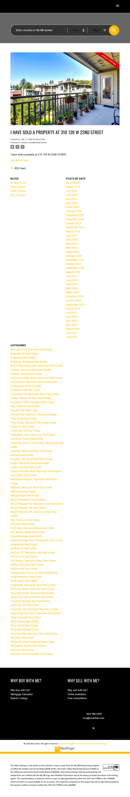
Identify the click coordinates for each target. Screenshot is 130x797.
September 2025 (75, 227)
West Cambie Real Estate (24, 621)
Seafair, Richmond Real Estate (27, 564)
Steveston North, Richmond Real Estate (32, 588)
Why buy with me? (20, 690)
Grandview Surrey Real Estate (26, 438)
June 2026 (72, 195)
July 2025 (71, 235)
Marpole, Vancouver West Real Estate (31, 487)
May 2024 (71, 284)
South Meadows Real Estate (26, 576)
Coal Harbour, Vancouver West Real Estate (33, 382)
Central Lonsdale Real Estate (33, 142)
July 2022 (71, 333)
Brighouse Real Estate (22, 357)
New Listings (17, 186)
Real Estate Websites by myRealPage (89, 743)
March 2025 (72, 251)
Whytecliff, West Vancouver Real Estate (32, 641)
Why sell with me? (78, 690)
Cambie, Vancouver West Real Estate (30, 369)
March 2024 (72, 292)
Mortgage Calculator (21, 694)
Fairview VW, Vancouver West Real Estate (33, 414)
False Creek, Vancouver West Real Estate (33, 422)
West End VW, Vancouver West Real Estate (34, 633)
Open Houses (18, 190)
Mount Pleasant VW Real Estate (28, 507)
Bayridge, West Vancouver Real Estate (31, 349)
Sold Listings (17, 195)
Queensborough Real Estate (25, 536)
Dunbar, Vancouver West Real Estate (30, 398)
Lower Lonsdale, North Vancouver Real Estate (35, 471)
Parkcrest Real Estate (22, 524)
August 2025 (73, 231)
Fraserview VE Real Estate (25, 430)
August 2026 (73, 186)
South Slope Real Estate (23, 580)
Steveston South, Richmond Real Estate (32, 593)
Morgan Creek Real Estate (24, 495)
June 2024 (72, 280)
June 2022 (72, 336)
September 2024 (75, 267)
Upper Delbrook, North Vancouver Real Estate (35, 613)
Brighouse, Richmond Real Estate (28, 361)
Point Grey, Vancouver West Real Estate (32, 528)
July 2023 (71, 312)
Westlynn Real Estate (22, 637)
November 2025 (75, 219)
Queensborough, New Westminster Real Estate (36, 540)
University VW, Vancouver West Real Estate (34, 609)
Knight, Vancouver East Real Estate (29, 463)
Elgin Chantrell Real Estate (24, 406)
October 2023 (73, 300)
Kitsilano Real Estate (21, 455)
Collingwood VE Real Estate (25, 385)
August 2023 (73, 308)
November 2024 (75, 259)
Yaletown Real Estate (22, 649)
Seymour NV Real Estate (24, 568)
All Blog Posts (18, 182)
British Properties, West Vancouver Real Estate (36, 365)
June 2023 (72, 316)
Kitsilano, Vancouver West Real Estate (31, 459)
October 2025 (73, 223)
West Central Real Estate (24, 625)
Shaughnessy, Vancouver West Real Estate (34, 572)
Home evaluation (77, 694)
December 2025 (75, 215)
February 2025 (74, 255)
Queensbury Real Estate (23, 544)
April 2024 (71, 288)
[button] (93, 728)
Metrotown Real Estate (23, 491)
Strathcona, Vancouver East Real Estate (32, 597)
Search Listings (19, 698)
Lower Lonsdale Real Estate (26, 467)
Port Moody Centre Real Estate (27, 532)
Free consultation (77, 698)
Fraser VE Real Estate (22, 426)
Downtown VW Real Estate (25, 390)
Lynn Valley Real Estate (23, 475)
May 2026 (71, 198)
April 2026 (71, 203)
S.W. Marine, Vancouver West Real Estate (33, 560)
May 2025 (71, 243)
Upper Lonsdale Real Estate (25, 617)
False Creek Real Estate (23, 418)
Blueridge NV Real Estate (24, 353)
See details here (19, 160)
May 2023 (71, 320)
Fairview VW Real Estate (24, 410)
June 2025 (72, 239)
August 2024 (73, 272)
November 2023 (75, 296)
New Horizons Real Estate (25, 519)
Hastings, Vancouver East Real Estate (31, 451)
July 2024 (71, 276)
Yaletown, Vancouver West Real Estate (31, 654)
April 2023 (71, 324)
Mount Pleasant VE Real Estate (27, 499)
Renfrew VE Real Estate (23, 548)
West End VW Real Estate (24, 629)
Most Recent (73, 182)
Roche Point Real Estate (23, 556)
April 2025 (71, 247)
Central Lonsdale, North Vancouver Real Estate (36, 377)
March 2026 (72, 207)
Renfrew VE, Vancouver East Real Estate (32, 552)
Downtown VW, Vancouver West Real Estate (34, 394)
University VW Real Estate (24, 605)
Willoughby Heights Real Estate (27, 645)
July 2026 (71, 190)
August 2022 (73, 328)
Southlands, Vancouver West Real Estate (32, 585)
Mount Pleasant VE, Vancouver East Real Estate (36, 503)
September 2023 (75, 304)
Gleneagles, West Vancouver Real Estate (32, 434)
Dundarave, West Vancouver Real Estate (32, 402)
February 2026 (74, 211)
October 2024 (73, 264)
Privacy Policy (65, 743)
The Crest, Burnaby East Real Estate (30, 601)
